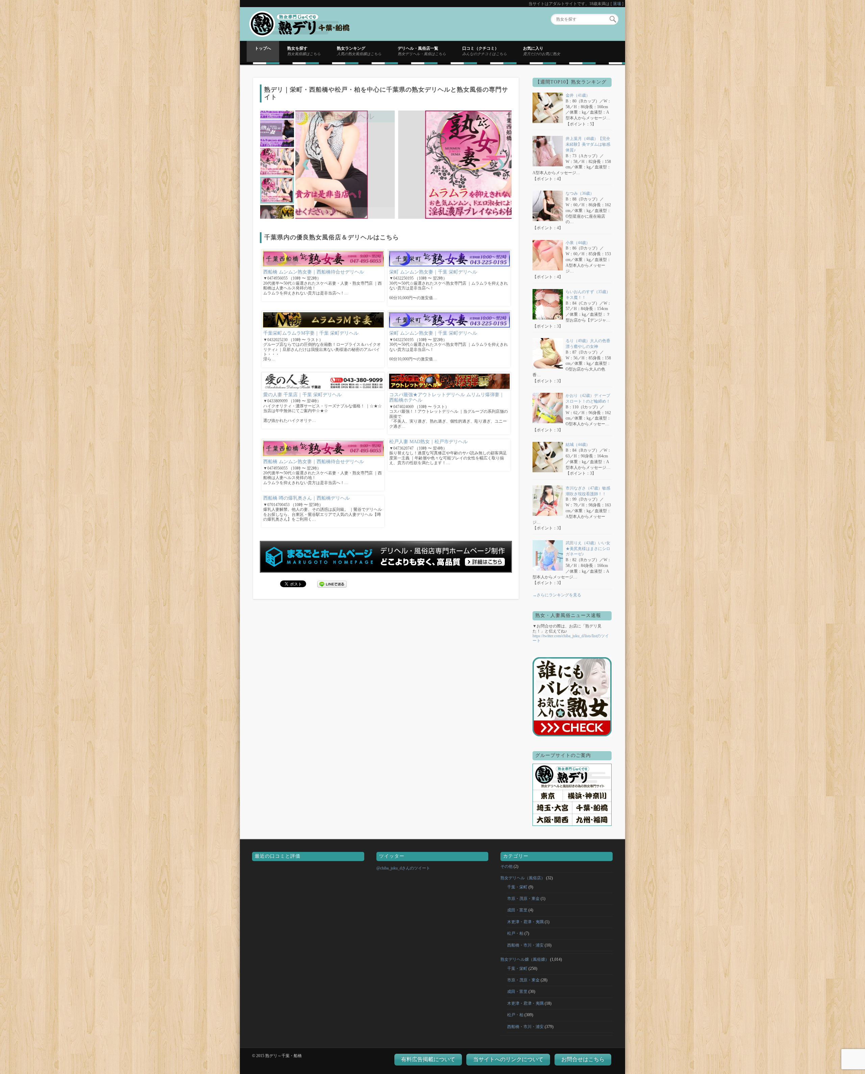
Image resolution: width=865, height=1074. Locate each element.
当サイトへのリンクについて (508, 1059)
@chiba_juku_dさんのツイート (403, 868)
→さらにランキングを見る (557, 595)
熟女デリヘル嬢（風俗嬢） (524, 959)
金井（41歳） (578, 95)
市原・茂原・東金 (523, 898)
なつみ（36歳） (580, 193)
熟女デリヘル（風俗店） (522, 878)
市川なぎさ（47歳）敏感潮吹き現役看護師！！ (588, 491)
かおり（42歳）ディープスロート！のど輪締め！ (588, 398)
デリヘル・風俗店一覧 (422, 50)
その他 (506, 866)
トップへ (263, 48)
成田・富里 (517, 910)
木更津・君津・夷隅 (525, 922)
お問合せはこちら (582, 1059)
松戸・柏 (515, 933)
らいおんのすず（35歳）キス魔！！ (588, 294)
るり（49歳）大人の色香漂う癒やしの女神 (588, 343)
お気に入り (541, 50)
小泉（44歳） (578, 242)
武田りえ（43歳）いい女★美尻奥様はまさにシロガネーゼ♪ (588, 549)
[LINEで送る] (332, 583)
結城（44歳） (578, 444)
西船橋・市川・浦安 (525, 945)
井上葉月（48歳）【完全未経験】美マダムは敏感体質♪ (588, 144)
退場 (617, 3)
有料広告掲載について (428, 1059)
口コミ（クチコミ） (484, 50)
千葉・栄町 (517, 887)
